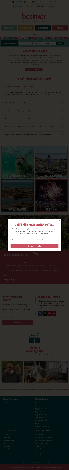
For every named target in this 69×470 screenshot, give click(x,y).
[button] (59, 221)
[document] (34, 235)
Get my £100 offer (35, 246)
